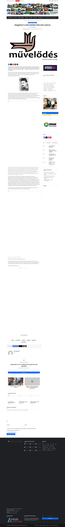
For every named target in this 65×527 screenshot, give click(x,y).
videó (54, 90)
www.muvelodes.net (24, 335)
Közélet (26, 17)
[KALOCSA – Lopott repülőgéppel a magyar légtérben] (45, 151)
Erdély (29, 20)
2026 (44, 84)
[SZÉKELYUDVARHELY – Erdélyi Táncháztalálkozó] (35, 398)
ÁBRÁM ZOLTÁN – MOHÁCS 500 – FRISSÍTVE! (23, 402)
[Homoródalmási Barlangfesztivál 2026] (13, 398)
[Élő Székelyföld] (32, 9)
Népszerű (48, 142)
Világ (49, 525)
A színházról (18, 340)
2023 (13, 340)
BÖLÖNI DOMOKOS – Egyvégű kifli (52, 146)
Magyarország (52, 87)
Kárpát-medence (21, 17)
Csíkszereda (51, 84)
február (24, 340)
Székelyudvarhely (50, 90)
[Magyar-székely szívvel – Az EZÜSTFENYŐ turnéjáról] (32, 448)
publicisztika (48, 448)
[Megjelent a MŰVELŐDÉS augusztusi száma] (38, 448)
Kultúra (30, 17)
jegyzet (45, 87)
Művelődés (24, 342)
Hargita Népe (52, 445)
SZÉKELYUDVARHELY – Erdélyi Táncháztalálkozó (34, 402)
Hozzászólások (54, 142)
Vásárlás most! (56, 525)
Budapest (47, 84)
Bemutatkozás (44, 525)
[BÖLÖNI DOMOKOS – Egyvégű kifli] (45, 147)
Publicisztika (40, 17)
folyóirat (29, 340)
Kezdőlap (26, 20)
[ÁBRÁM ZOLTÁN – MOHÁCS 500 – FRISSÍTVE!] (24, 398)
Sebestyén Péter (54, 448)
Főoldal (10, 17)
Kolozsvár (34, 340)
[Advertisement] (50, 194)
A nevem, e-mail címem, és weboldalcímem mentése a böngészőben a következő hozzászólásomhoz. (21, 428)
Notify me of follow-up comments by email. (13, 430)
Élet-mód (15, 17)
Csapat (48, 525)
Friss (44, 142)
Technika (52, 525)
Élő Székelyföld (17, 351)
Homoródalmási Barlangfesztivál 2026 (11, 402)
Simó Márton (45, 90)
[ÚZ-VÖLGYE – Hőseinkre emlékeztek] (27, 451)
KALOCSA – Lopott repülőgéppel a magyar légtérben (53, 150)
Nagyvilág (35, 17)
